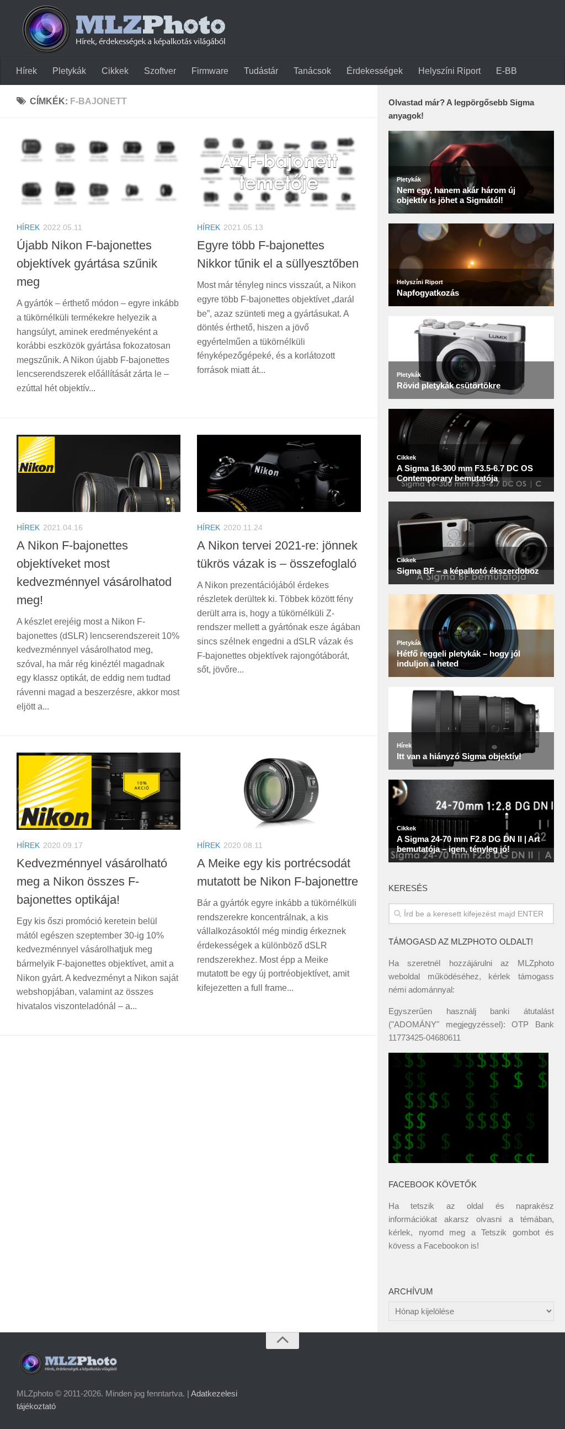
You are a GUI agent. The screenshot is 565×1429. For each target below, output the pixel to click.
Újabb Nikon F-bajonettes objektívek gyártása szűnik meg (87, 263)
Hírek (26, 71)
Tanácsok (312, 71)
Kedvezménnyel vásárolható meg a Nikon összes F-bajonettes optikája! (92, 881)
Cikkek (115, 71)
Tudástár (261, 71)
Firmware (209, 71)
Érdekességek (375, 71)
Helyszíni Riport (449, 71)
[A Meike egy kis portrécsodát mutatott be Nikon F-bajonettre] (279, 791)
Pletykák (69, 71)
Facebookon (446, 1245)
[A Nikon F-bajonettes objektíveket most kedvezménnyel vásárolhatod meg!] (98, 473)
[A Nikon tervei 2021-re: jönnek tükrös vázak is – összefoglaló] (279, 473)
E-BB (506, 71)
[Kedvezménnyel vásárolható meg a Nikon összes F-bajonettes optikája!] (98, 791)
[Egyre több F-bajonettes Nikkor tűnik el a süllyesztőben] (279, 173)
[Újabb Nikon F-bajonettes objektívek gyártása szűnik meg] (98, 173)
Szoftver (160, 71)
